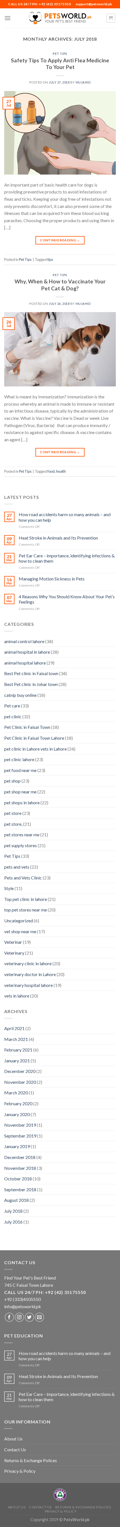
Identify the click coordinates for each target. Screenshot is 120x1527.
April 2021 (14, 1028)
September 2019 (20, 1135)
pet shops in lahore (22, 802)
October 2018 (18, 1178)
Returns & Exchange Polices (30, 1460)
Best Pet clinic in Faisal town (31, 673)
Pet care (12, 705)
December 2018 (19, 1157)
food (51, 471)
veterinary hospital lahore (28, 985)
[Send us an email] (39, 1317)
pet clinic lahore (19, 759)
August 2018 (16, 1200)
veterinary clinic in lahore (28, 963)
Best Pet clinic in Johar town (31, 684)
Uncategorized (18, 920)
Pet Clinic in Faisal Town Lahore (34, 738)
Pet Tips (60, 53)
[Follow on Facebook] (9, 1317)
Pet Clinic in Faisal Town (27, 727)
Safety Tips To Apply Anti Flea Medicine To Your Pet (60, 63)
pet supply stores (20, 845)
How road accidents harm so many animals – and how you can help (65, 517)
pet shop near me (20, 791)
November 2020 (20, 1082)
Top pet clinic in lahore (25, 899)
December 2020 (19, 1071)
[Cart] (111, 18)
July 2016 (13, 1221)
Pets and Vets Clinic (23, 877)
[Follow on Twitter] (29, 1317)
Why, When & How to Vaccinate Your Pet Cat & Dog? (60, 284)
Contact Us (15, 1449)
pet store (12, 813)
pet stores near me (21, 834)
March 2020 (16, 1092)
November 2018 (20, 1168)
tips (50, 259)
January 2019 (17, 1146)
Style (9, 888)
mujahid (83, 82)
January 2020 (17, 1114)
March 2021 (16, 1039)
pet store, (13, 824)
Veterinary (14, 952)
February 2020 (18, 1103)
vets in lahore (16, 995)
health (61, 471)
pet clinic (12, 716)
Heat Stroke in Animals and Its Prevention (58, 537)
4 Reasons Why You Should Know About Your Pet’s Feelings (67, 599)
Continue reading (60, 240)
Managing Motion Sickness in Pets (52, 578)
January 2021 (17, 1060)
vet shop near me (20, 931)
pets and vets (16, 866)
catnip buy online (20, 695)
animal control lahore (24, 641)
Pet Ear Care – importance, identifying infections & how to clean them (67, 558)
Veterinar (13, 942)
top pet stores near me (25, 909)
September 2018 (20, 1189)
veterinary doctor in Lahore (30, 974)
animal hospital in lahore (27, 652)
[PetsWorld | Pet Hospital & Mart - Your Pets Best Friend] (60, 18)
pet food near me (20, 770)
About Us (13, 1438)
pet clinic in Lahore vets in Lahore (35, 748)
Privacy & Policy (19, 1471)
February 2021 (18, 1049)
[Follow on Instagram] (19, 1317)
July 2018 (13, 1211)
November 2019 (20, 1125)
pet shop (12, 780)
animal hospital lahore (25, 662)
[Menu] (7, 18)
